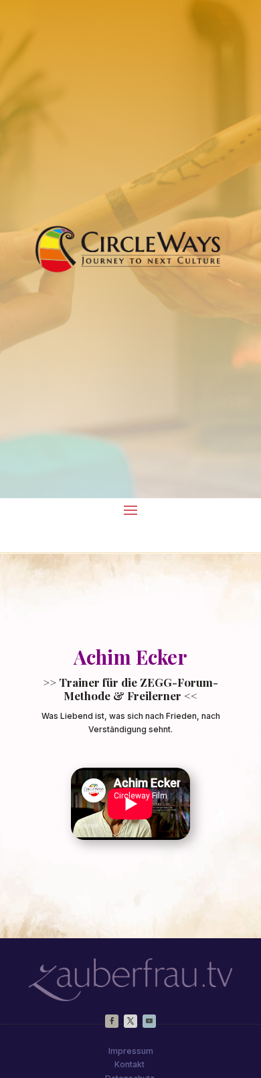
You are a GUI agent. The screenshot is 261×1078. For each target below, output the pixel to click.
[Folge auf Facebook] (111, 1021)
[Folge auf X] (130, 1021)
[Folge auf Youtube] (149, 1021)
